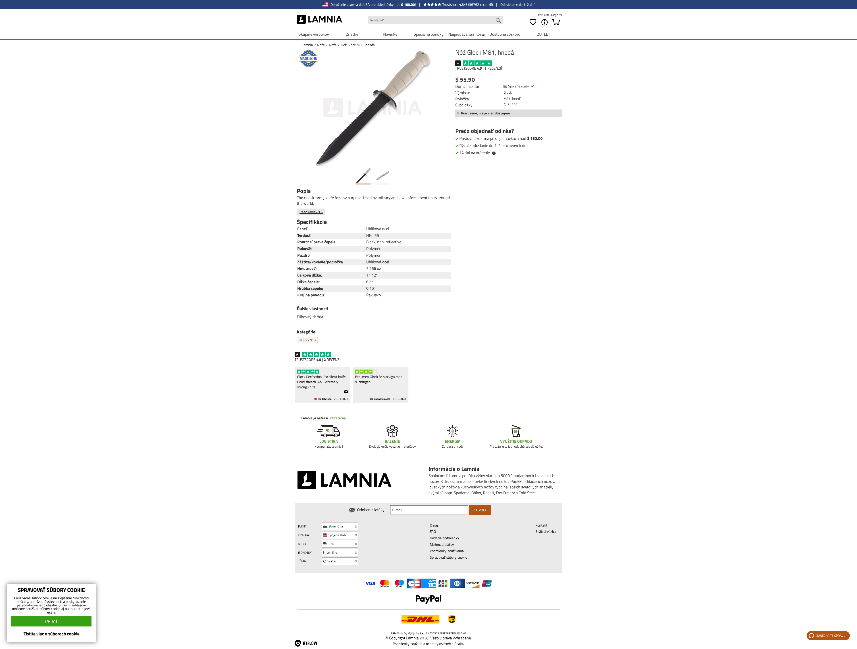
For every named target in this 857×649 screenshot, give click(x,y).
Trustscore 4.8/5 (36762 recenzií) (467, 4)
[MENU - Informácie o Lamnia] (544, 22)
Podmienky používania (447, 551)
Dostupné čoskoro (504, 34)
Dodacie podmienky (444, 538)
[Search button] (498, 20)
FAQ (433, 531)
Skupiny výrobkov (314, 34)
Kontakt (541, 525)
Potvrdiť (480, 510)
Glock (507, 92)
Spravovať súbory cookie (448, 557)
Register (556, 14)
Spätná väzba (545, 531)
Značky (352, 34)
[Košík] (556, 22)
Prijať (51, 621)
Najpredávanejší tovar (466, 34)
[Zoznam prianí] (533, 22)
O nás (434, 525)
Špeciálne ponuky (428, 34)
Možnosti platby (442, 544)
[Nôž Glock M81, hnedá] (373, 107)
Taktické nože (307, 340)
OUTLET (543, 34)
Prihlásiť (544, 14)
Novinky (390, 34)
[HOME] (319, 20)
